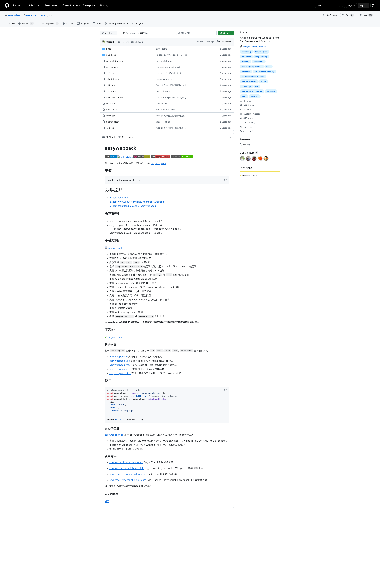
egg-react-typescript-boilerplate (127, 479)
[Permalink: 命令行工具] (102, 429)
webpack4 (271, 91)
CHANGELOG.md (114, 97)
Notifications (332, 15)
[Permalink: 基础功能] (102, 240)
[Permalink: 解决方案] (102, 344)
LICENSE (110, 103)
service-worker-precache (253, 76)
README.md (112, 109)
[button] (226, 180)
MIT (107, 501)
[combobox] (197, 33)
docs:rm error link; (164, 79)
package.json (112, 121)
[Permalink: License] (102, 493)
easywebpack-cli (114, 434)
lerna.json (110, 115)
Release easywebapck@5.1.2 (129, 41)
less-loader (259, 61)
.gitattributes (112, 79)
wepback (255, 96)
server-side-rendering (264, 71)
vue (256, 86)
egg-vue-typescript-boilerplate (126, 468)
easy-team (15, 15)
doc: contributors (164, 61)
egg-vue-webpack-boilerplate (126, 462)
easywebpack (35, 15)
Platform (18, 5)
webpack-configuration (252, 91)
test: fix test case (164, 121)
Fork (349, 15)
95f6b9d (199, 41)
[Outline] (230, 137)
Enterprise (89, 5)
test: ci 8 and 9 (163, 91)
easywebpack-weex (120, 369)
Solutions (33, 5)
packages (111, 55)
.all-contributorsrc (114, 61)
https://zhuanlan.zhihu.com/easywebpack (132, 205)
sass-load (246, 71)
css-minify (246, 51)
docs (108, 48)
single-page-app (249, 81)
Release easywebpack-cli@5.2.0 (171, 55)
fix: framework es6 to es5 (168, 67)
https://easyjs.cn (118, 197)
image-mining (261, 56)
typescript (246, 86)
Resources (51, 5)
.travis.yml (111, 91)
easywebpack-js (118, 356)
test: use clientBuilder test (168, 73)
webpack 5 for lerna (165, 109)
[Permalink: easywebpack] (102, 148)
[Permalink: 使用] (102, 380)
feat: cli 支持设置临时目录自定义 (171, 85)
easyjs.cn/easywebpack (255, 46)
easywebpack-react (120, 364)
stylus (263, 81)
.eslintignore (112, 67)
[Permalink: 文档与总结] (102, 190)
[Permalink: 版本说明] (102, 213)
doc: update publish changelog (171, 97)
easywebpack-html (120, 373)
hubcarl (110, 41)
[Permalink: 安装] (102, 170)
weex (244, 96)
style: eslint (161, 48)
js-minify (246, 61)
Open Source (70, 5)
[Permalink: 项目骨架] (102, 456)
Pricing (104, 5)
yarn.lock (110, 128)
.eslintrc (110, 73)
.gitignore (110, 85)
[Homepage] (7, 5)
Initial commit (162, 103)
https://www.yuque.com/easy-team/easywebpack (137, 201)
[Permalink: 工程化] (102, 330)
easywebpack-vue (119, 360)
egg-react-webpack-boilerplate (127, 474)
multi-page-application (252, 66)
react (268, 66)
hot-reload (246, 56)
